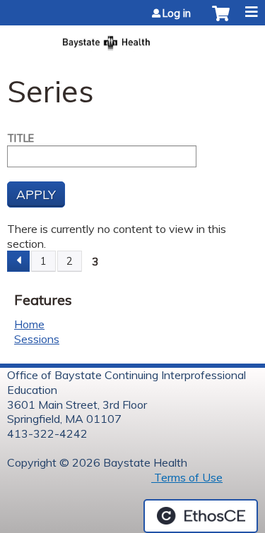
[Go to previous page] (18, 261)
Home (29, 324)
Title (20, 138)
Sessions (36, 339)
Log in (177, 13)
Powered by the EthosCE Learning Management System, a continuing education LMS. (200, 516)
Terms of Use (187, 477)
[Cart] (221, 20)
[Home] (132, 38)
